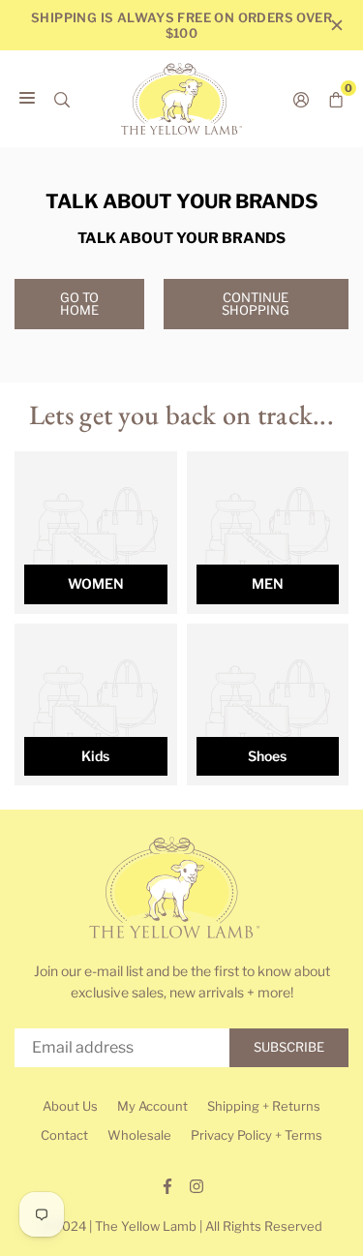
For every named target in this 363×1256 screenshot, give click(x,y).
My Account (152, 1106)
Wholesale (139, 1135)
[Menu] (27, 99)
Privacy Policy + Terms (256, 1135)
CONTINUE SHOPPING (255, 304)
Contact (64, 1135)
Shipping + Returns (263, 1106)
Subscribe (289, 1047)
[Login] (301, 99)
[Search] (62, 99)
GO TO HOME (79, 304)
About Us (70, 1106)
